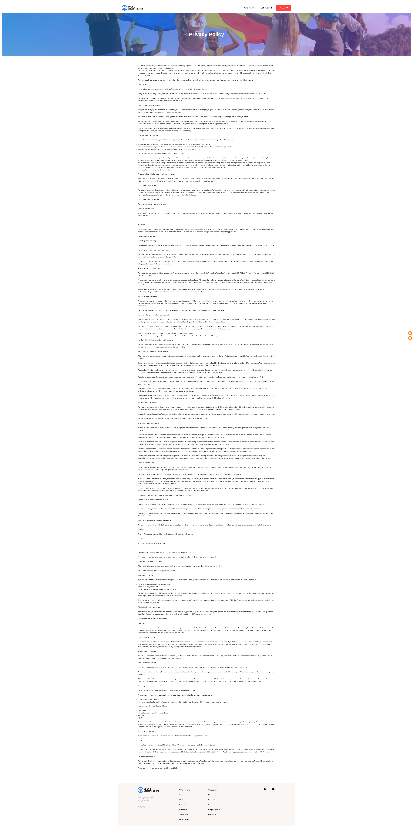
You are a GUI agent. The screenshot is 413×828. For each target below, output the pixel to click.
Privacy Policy (142, 806)
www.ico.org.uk (205, 614)
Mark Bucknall (148, 808)
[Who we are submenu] (255, 7)
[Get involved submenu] (272, 7)
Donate (282, 8)
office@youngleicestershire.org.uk (233, 98)
